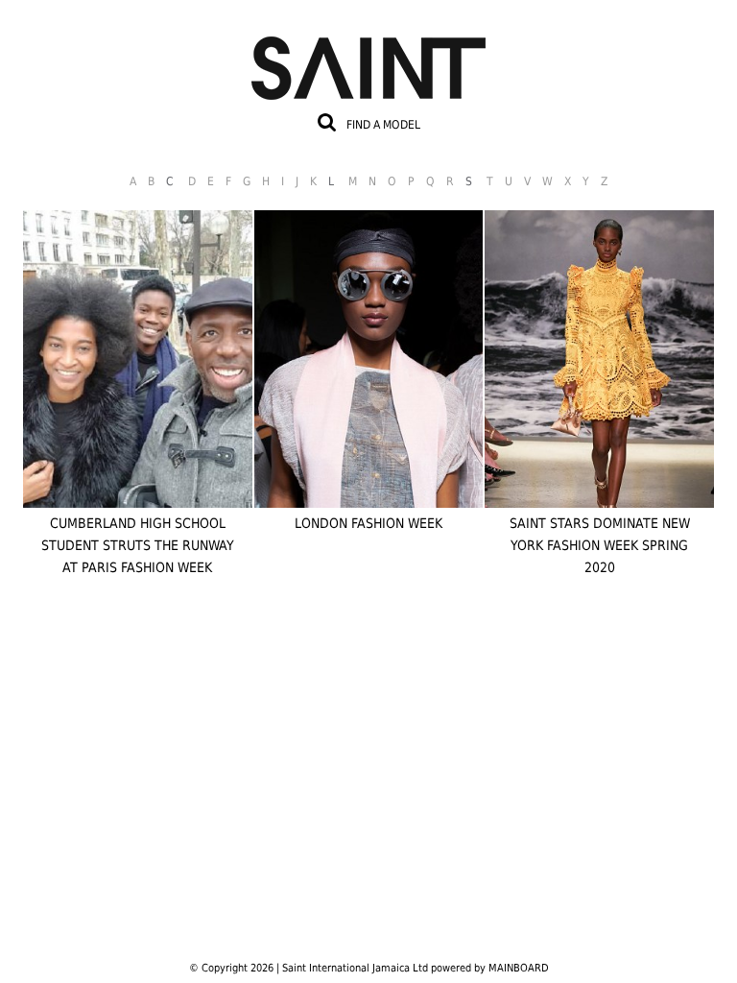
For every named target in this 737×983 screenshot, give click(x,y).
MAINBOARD (518, 968)
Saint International (368, 57)
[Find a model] (327, 121)
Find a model (383, 125)
